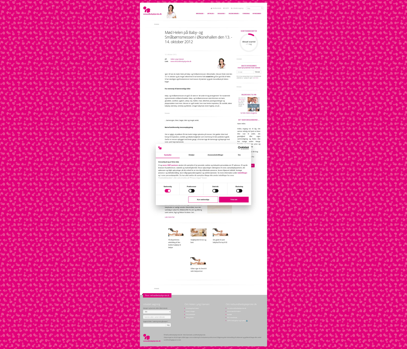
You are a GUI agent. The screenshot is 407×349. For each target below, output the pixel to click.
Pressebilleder (190, 314)
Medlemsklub (217, 8)
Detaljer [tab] (191, 155)
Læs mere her (169, 217)
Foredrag (246, 13)
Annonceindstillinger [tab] (215, 155)
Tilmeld (257, 72)
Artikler (210, 13)
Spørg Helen (190, 317)
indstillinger (242, 173)
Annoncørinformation (234, 311)
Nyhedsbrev (257, 13)
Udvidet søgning (238, 8)
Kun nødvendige (203, 199)
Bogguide (221, 13)
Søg (168, 325)
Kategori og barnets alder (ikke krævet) (155, 308)
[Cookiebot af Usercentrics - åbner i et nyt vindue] (239, 148)
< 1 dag (249, 44)
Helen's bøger (190, 311)
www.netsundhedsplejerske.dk (181, 61)
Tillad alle (233, 199)
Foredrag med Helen (192, 308)
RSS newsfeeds (232, 317)
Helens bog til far (248, 95)
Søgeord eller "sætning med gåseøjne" (155, 321)
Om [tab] (239, 155)
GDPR (227, 8)
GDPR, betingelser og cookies (236, 321)
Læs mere (255, 78)
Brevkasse (200, 13)
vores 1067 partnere (170, 165)
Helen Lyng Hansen (177, 59)
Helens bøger (234, 13)
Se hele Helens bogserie (249, 113)
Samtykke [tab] (167, 155)
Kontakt (229, 314)
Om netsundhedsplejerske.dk (236, 308)
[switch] (192, 190)
